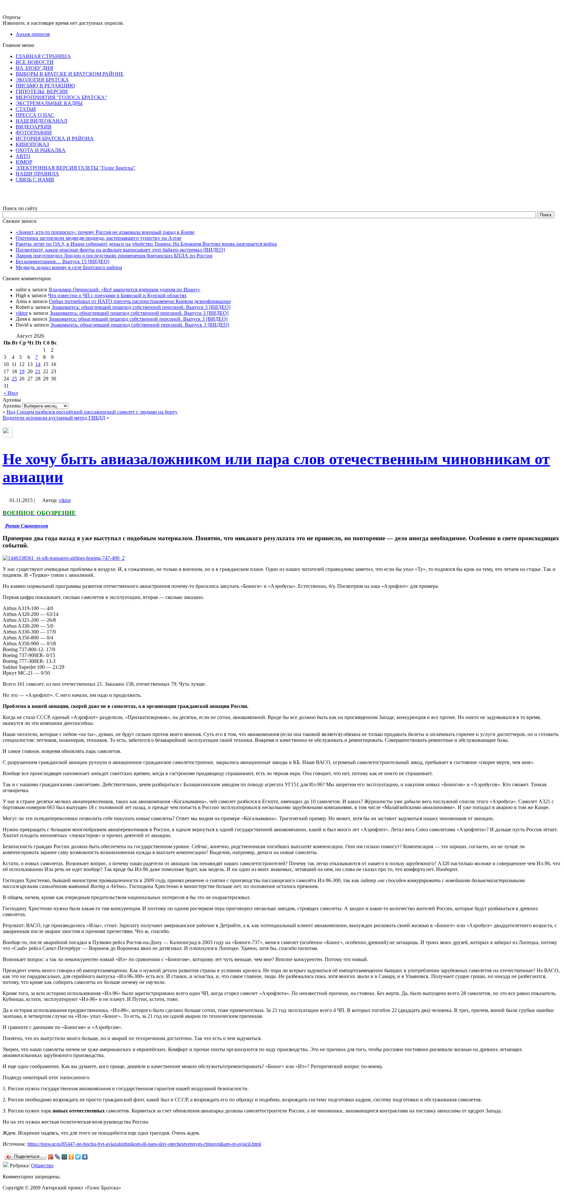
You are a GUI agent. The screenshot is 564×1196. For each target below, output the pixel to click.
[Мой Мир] (64, 1157)
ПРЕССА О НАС (35, 115)
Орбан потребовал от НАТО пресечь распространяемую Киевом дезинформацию (140, 301)
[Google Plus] (50, 1157)
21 (37, 371)
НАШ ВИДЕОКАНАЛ (41, 121)
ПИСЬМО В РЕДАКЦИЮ (45, 85)
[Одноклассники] (71, 1157)
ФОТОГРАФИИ (34, 132)
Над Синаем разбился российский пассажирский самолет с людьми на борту (92, 412)
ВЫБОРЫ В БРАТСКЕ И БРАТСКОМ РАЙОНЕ (70, 74)
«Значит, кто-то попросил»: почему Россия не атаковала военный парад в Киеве (105, 232)
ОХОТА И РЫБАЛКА (41, 150)
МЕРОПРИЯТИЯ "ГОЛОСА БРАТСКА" (61, 97)
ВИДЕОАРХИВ (34, 127)
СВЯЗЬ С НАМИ (35, 179)
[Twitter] (78, 1157)
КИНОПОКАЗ (32, 144)
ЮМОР (24, 162)
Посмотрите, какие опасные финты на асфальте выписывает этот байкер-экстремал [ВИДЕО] (120, 250)
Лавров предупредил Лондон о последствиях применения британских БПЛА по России (114, 255)
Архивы (12, 405)
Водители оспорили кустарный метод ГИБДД (54, 418)
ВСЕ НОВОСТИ (35, 62)
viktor (22, 313)
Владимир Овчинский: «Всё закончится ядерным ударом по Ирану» (124, 289)
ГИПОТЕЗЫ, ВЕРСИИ (42, 91)
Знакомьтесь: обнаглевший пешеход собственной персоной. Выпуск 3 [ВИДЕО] (141, 307)
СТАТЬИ (26, 109)
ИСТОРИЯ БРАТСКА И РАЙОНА (55, 138)
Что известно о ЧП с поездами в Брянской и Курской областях (117, 295)
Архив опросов (33, 34)
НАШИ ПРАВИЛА (37, 173)
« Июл (11, 393)
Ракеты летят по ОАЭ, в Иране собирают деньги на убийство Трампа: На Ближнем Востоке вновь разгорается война (146, 244)
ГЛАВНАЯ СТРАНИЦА (43, 56)
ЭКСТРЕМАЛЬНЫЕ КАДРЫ (49, 103)
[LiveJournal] (57, 1157)
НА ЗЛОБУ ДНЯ (34, 68)
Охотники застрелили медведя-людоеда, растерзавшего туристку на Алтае (98, 238)
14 (37, 364)
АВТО (23, 156)
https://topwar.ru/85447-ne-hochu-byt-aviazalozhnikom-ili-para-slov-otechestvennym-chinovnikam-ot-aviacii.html (144, 1144)
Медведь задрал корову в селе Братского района (69, 267)
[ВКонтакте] (85, 1157)
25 (14, 378)
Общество (42, 1165)
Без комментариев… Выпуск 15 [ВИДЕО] (62, 261)
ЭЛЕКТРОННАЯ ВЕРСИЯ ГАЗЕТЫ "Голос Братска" (75, 168)
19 (21, 371)
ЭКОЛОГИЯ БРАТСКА (42, 80)
